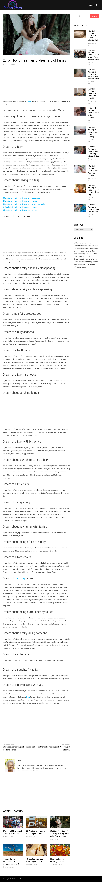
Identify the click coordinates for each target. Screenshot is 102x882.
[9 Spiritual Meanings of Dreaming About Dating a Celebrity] (80, 128)
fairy (4, 104)
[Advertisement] (36, 83)
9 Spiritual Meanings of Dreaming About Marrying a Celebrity (93, 170)
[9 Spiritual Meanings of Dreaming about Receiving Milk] (80, 205)
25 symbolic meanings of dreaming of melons (20, 201)
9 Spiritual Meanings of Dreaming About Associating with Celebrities (93, 151)
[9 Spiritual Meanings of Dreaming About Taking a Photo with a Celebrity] (80, 50)
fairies (29, 101)
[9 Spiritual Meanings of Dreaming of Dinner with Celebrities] (80, 89)
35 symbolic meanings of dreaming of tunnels (20, 210)
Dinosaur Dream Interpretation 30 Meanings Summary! (11, 861)
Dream (91, 5)
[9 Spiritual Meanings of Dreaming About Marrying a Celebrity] (80, 166)
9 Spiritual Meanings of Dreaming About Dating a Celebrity (93, 132)
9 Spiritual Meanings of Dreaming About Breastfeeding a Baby (93, 189)
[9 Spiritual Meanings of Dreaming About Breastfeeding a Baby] (80, 186)
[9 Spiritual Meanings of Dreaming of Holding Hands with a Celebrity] (80, 70)
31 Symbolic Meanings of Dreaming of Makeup (20, 207)
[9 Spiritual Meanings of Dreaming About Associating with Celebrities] (80, 147)
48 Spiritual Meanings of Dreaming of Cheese (35, 860)
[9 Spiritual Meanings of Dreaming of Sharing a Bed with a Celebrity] (80, 31)
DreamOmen (19, 879)
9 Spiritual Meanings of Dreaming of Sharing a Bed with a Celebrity (93, 35)
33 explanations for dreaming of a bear (57, 860)
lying (28, 697)
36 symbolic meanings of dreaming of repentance (21, 198)
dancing (20, 578)
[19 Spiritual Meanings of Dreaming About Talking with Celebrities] (80, 108)
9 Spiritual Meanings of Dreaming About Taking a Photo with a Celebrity (93, 54)
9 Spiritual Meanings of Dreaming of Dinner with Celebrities (92, 93)
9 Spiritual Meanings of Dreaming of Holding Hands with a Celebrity (93, 74)
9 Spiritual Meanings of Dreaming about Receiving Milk (93, 208)
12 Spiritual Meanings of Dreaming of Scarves (12, 832)
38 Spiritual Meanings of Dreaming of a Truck (35, 832)
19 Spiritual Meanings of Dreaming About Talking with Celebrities (93, 112)
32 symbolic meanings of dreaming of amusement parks (24, 204)
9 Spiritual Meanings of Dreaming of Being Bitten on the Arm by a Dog (59, 833)
